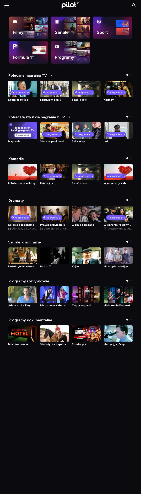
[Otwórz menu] (7, 5)
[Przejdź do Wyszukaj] (134, 5)
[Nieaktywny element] (28, 28)
